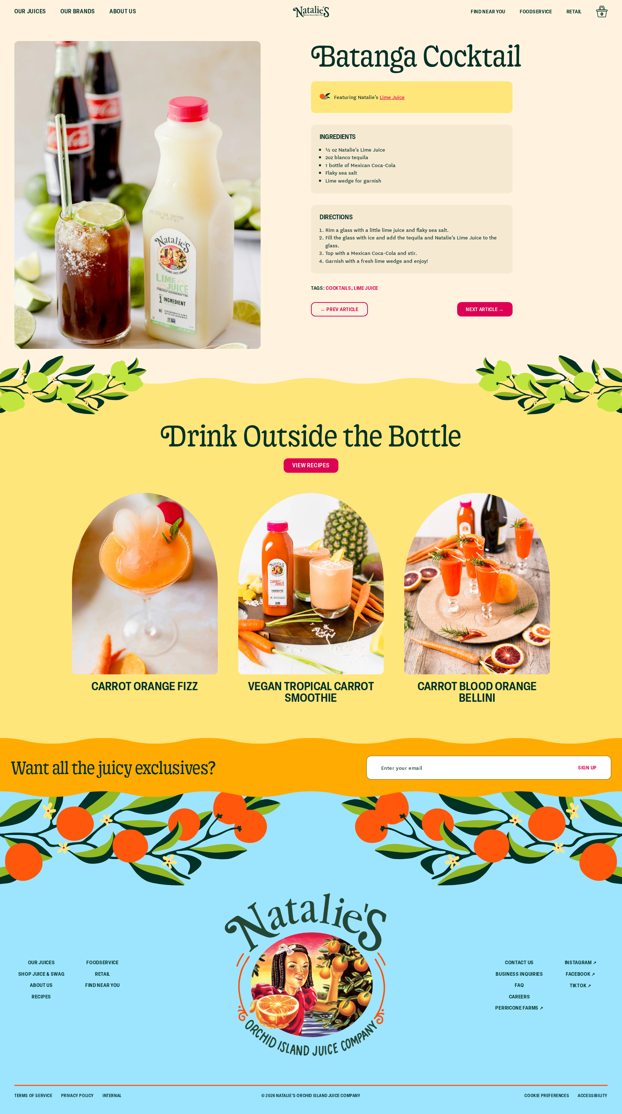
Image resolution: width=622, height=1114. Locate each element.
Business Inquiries (519, 973)
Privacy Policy (77, 1095)
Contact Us (519, 962)
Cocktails (338, 287)
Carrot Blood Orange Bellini (477, 691)
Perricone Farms (516, 1008)
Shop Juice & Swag (41, 973)
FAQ (519, 985)
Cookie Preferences (546, 1095)
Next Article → (485, 309)
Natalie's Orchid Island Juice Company (318, 1095)
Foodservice (536, 11)
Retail (574, 11)
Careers (519, 996)
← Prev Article (339, 309)
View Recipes (311, 465)
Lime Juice (392, 97)
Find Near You (488, 11)
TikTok (578, 985)
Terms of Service (33, 1095)
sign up (587, 767)
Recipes (41, 996)
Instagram (578, 962)
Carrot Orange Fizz (144, 686)
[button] (30, 11)
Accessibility (593, 1095)
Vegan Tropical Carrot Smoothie (311, 691)
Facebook (578, 974)
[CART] (602, 11)
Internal (112, 1095)
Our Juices (41, 962)
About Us (41, 985)
